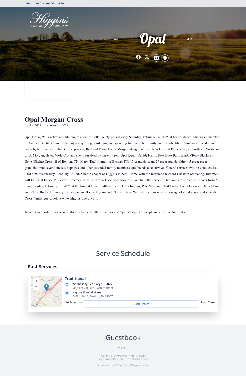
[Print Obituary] (164, 58)
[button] (46, 287)
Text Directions (141, 304)
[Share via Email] (156, 58)
